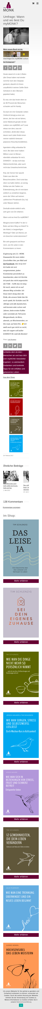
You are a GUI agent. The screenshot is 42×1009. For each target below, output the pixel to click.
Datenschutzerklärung (23, 1002)
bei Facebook (8, 264)
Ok (21, 1005)
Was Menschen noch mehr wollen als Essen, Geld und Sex (10, 486)
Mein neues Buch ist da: (13, 49)
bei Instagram (8, 62)
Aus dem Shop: (9, 377)
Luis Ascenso (12, 339)
